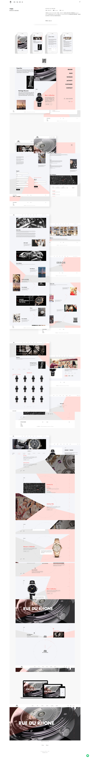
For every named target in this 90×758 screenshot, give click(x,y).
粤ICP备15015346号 (44, 752)
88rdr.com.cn (49, 20)
